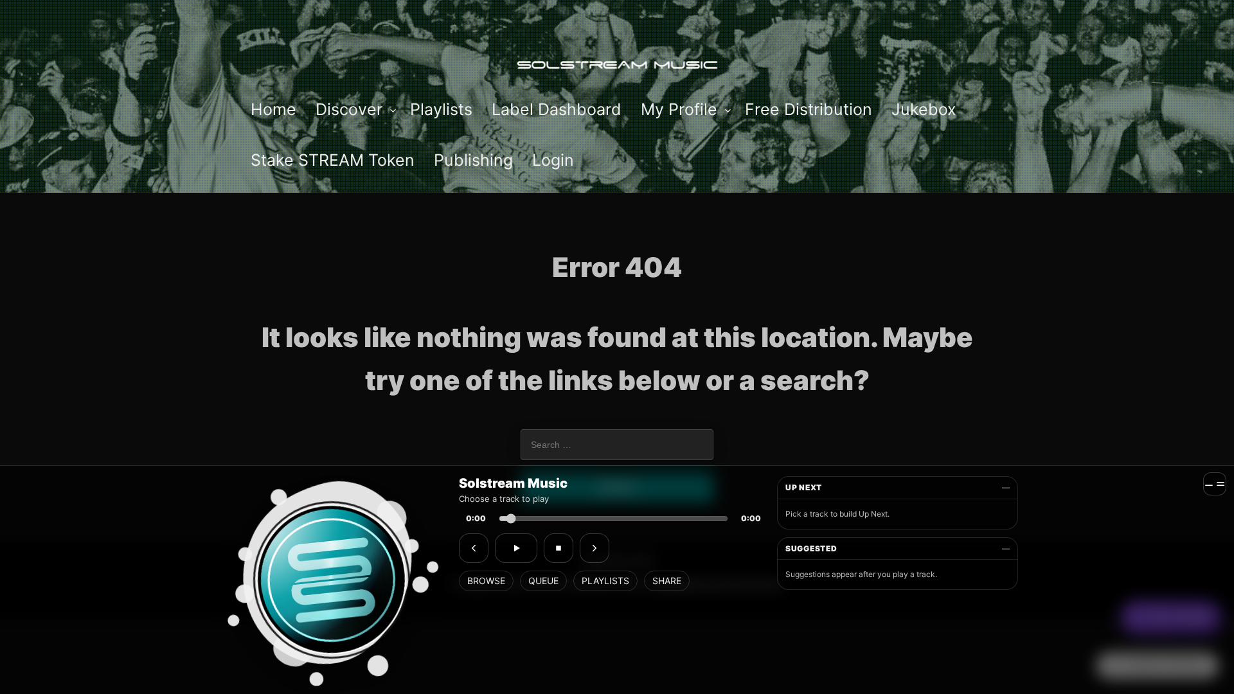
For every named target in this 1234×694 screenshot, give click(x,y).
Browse (486, 580)
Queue (543, 580)
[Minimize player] (1214, 483)
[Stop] (558, 548)
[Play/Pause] (516, 548)
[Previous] (473, 548)
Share (666, 580)
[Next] (594, 548)
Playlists (605, 580)
